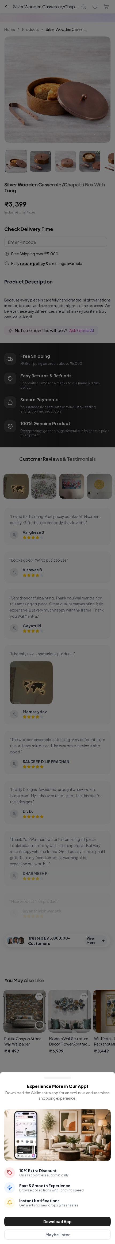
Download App (57, 1221)
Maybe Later (57, 1234)
